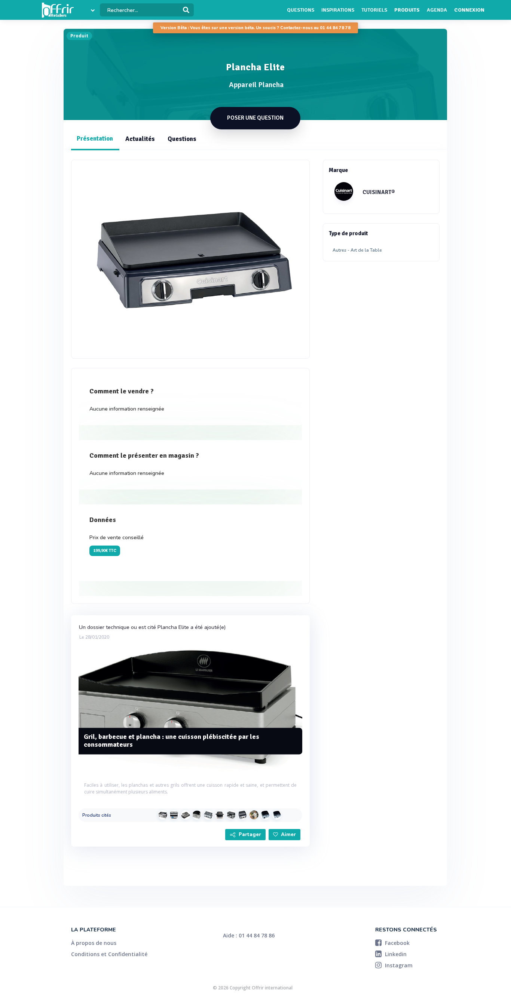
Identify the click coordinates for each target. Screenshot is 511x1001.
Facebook (396, 942)
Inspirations (337, 10)
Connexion (469, 10)
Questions (300, 10)
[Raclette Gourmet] (219, 814)
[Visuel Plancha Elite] (190, 259)
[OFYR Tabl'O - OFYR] (254, 814)
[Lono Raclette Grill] (231, 814)
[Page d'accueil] (58, 10)
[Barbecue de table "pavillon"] (185, 814)
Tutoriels (374, 10)
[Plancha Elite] (242, 814)
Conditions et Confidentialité (109, 954)
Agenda (437, 10)
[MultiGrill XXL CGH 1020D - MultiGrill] (173, 814)
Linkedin (395, 954)
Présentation (95, 138)
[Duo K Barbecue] (162, 814)
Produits (407, 10)
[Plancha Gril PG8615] (208, 814)
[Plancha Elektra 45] (265, 814)
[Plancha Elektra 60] (276, 814)
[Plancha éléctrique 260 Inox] (196, 814)
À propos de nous (93, 942)
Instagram (398, 965)
